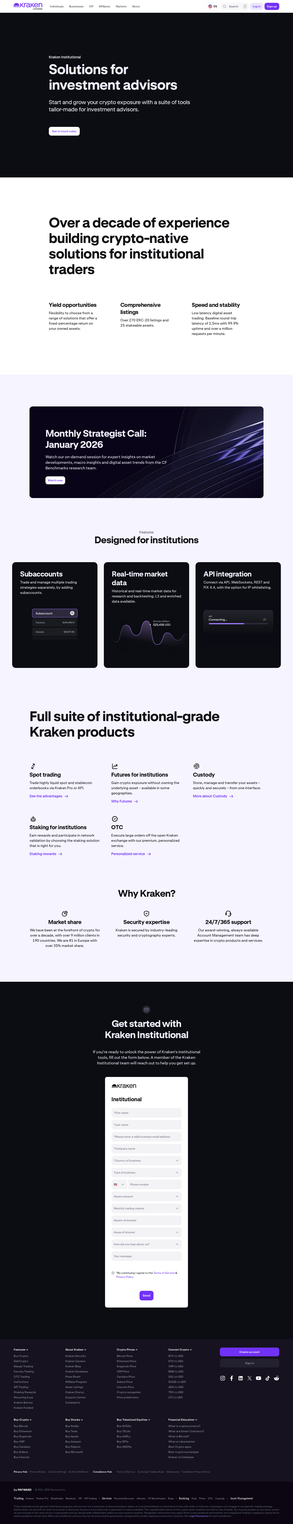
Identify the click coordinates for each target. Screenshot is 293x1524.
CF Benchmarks (156, 1498)
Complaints (72, 1402)
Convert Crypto (180, 1349)
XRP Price (123, 1371)
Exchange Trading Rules (151, 1471)
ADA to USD (176, 1387)
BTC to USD (175, 1356)
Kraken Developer (76, 1371)
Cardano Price (126, 1376)
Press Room (72, 1376)
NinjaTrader (57, 1498)
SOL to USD (175, 1376)
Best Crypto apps (179, 1447)
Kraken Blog (73, 1366)
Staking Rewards (25, 1392)
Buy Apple (71, 1436)
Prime (202, 1498)
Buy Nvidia (72, 1426)
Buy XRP (19, 1441)
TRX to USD (175, 1392)
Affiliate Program (76, 1382)
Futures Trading (24, 1371)
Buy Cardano (22, 1447)
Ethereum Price (126, 1361)
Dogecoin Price (126, 1366)
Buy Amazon (73, 1441)
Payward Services (124, 1498)
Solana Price (125, 1382)
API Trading (21, 1387)
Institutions (21, 1382)
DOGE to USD (177, 1382)
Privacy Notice (38, 1471)
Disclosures (173, 1471)
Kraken (30, 1498)
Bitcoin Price (125, 1356)
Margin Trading (23, 1366)
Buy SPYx (123, 1441)
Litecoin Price (125, 1387)
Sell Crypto (21, 1361)
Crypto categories (129, 1392)
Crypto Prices (127, 1349)
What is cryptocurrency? (184, 1426)
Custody (220, 1498)
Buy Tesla (71, 1431)
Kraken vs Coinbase (181, 1457)
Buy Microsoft (74, 1452)
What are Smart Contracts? (186, 1431)
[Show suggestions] (177, 1161)
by (22, 1490)
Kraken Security (75, 1356)
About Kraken (75, 1349)
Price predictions (128, 1397)
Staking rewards (42, 854)
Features (21, 1349)
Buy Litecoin (21, 1457)
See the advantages (45, 796)
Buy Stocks (74, 1419)
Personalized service (128, 854)
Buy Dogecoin (22, 1436)
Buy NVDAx (124, 1426)
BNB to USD (176, 1371)
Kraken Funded (23, 1407)
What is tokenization (181, 1441)
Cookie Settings (57, 1471)
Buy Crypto (21, 1356)
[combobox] (144, 1160)
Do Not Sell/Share (78, 1471)
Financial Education (182, 1419)
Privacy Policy (124, 1277)
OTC (210, 1498)
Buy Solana (21, 1452)
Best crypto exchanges (183, 1452)
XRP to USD (175, 1366)
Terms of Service (164, 1273)
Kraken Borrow (23, 1402)
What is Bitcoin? (178, 1436)
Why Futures (121, 801)
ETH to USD (175, 1361)
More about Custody (210, 796)
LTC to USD (175, 1397)
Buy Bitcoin (21, 1426)
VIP (80, 1498)
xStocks (141, 1498)
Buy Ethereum (23, 1431)
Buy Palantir (73, 1447)
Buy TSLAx (124, 1431)
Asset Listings (74, 1387)
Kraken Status (74, 1392)
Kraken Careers (75, 1361)
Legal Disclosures (198, 1516)
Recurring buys (23, 1397)
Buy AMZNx (124, 1447)
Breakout (71, 1498)
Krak (194, 1498)
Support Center (75, 1397)
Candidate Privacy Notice (196, 1471)
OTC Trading (22, 1376)
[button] (56, 6)
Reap (171, 1498)
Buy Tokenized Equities (133, 1419)
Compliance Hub (102, 1471)
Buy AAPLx (124, 1436)
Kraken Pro (42, 1498)
